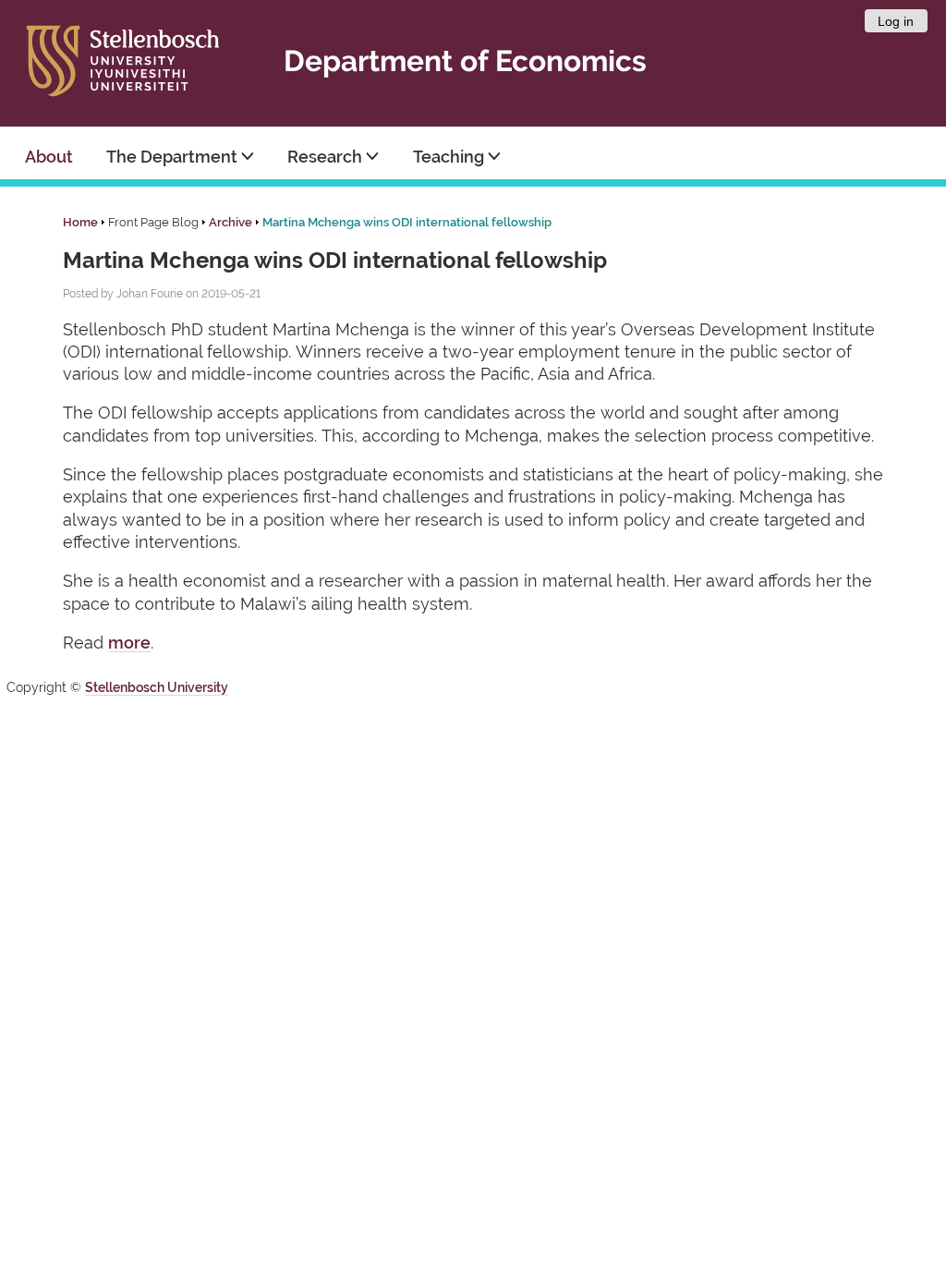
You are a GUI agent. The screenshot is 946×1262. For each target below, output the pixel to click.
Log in (896, 21)
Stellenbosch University (156, 687)
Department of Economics (465, 61)
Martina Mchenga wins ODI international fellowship (407, 222)
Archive (230, 222)
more (129, 642)
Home (80, 222)
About (49, 156)
